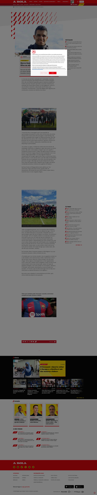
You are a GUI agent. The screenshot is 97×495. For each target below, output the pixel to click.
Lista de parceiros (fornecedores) (37, 69)
